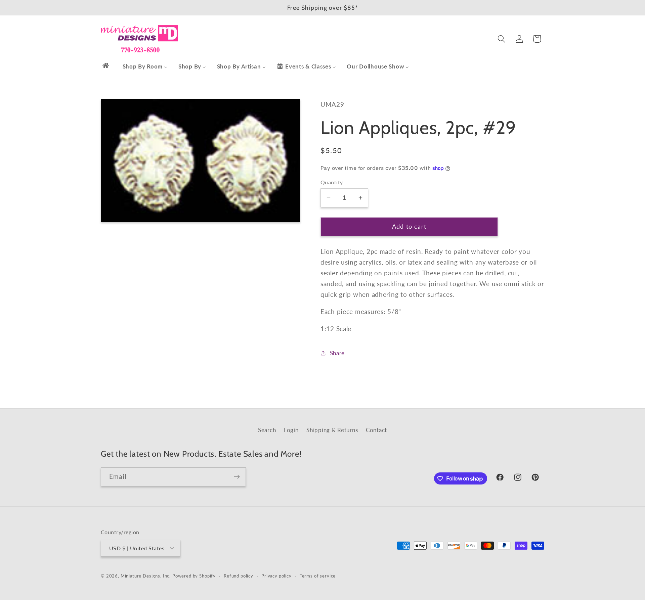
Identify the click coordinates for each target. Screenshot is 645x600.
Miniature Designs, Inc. (146, 576)
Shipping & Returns (332, 429)
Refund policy (238, 576)
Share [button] (337, 353)
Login (291, 429)
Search (267, 429)
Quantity (331, 182)
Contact (376, 429)
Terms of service (318, 576)
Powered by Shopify (194, 576)
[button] (501, 39)
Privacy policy (276, 576)
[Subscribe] (237, 476)
